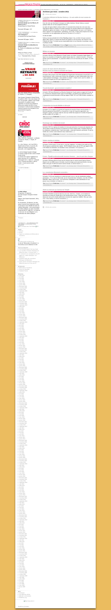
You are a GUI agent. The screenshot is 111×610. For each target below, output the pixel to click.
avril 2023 (21, 328)
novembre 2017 (23, 423)
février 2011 (22, 549)
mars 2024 (21, 312)
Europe (48, 46)
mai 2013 (21, 507)
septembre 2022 (23, 336)
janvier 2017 (22, 438)
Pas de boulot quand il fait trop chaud (28, 249)
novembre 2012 (23, 516)
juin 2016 (21, 449)
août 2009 (21, 577)
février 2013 (22, 512)
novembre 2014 (23, 479)
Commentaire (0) (47, 118)
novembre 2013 (23, 498)
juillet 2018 (22, 410)
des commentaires (25, 596)
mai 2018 (21, 414)
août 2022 (21, 337)
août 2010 (21, 558)
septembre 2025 (23, 291)
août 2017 (21, 428)
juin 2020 (21, 376)
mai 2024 (21, 309)
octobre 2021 (22, 351)
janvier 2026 (22, 284)
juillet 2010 (22, 560)
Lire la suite (21, 111)
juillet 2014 (22, 485)
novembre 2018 (23, 404)
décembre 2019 (23, 386)
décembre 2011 (23, 533)
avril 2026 (21, 280)
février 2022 (22, 345)
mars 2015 (21, 473)
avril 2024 (21, 311)
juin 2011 (21, 543)
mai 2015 (21, 470)
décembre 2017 (23, 421)
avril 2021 (21, 361)
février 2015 (22, 474)
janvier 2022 (22, 347)
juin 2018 (21, 412)
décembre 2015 (23, 459)
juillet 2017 (22, 429)
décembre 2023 (23, 317)
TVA (65, 46)
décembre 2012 (23, 515)
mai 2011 (21, 544)
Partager (20, 217)
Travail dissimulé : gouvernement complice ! (57, 88)
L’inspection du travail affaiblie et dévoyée (56, 105)
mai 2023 (21, 326)
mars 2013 (21, 510)
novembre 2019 (23, 387)
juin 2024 (21, 308)
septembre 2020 (23, 372)
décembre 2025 (23, 286)
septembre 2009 (23, 575)
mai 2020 (21, 378)
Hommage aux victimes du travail (54, 123)
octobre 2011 (22, 537)
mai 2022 (21, 340)
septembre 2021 (23, 353)
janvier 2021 (22, 365)
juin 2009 (21, 580)
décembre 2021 (23, 348)
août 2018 (21, 409)
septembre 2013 (23, 501)
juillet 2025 (22, 294)
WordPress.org (23, 597)
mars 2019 (21, 398)
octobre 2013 (22, 499)
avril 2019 (21, 396)
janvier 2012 (22, 532)
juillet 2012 (22, 523)
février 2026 (22, 283)
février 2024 (22, 314)
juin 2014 (21, 487)
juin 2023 (21, 325)
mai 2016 (21, 451)
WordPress (21, 606)
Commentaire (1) (47, 83)
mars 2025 (21, 298)
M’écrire (25, 9)
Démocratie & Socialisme (25, 267)
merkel (52, 46)
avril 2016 (21, 452)
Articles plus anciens (50, 14)
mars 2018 (21, 417)
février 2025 (22, 300)
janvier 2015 (22, 476)
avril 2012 (21, 527)
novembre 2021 (23, 350)
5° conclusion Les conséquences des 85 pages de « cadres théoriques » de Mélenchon (29, 255)
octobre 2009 (22, 574)
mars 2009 (21, 585)
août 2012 (21, 521)
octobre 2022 (22, 334)
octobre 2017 (22, 425)
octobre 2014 (22, 481)
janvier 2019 (22, 401)
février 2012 (22, 530)
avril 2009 (21, 583)
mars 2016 (21, 454)
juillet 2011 (21, 541)
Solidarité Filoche (23, 271)
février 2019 (22, 400)
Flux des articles (24, 594)
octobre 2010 (22, 555)
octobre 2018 (22, 406)
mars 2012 (21, 529)
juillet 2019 (22, 392)
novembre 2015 (23, 460)
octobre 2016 (22, 443)
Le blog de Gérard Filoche (21, 1)
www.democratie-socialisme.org (26, 241)
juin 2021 (21, 358)
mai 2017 (21, 432)
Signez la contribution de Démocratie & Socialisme (43, 9)
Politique (62, 45)
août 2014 (21, 484)
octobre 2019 (22, 389)
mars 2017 (21, 435)
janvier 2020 (22, 384)
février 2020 (22, 382)
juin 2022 (21, 339)
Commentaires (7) (71, 46)
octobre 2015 (22, 462)
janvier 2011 (22, 551)
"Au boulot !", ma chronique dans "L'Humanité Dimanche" (74, 62)
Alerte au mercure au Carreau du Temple (56, 189)
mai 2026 (21, 278)
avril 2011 (21, 546)
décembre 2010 (23, 552)
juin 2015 (21, 468)
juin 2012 (21, 524)
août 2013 (21, 502)
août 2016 (21, 446)
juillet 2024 (22, 306)
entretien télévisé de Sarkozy (84, 45)
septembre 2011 (23, 538)
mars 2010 (21, 566)
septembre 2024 (23, 305)
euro (44, 46)
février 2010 (22, 568)
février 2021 (22, 364)
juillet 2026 (22, 275)
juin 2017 (21, 431)
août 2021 (21, 354)
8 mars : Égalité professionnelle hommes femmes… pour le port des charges (68, 156)
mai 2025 (21, 297)
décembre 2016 (23, 440)
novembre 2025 (23, 288)
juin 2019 (21, 393)
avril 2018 (21, 415)
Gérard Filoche (49, 45)
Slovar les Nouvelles (24, 269)
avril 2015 (21, 471)
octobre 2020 (22, 370)
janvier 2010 (22, 569)
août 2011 (21, 540)
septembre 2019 (23, 390)
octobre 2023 (22, 320)
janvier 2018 (22, 420)
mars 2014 (21, 491)
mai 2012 (21, 526)
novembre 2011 (23, 535)
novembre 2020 (23, 368)
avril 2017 (21, 434)
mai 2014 (21, 488)
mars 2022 (21, 344)
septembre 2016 (23, 445)
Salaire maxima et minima (51, 140)
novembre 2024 (23, 303)
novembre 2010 (23, 554)
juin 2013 (21, 505)
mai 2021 (21, 359)
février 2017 (22, 437)
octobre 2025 (22, 289)
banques (70, 45)
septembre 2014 (23, 482)
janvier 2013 (22, 513)
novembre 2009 (23, 572)
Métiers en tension (49, 51)
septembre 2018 (23, 407)
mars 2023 (21, 329)
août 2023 (21, 323)
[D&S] (18, 240)
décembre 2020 (23, 367)
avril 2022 (21, 342)
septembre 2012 (23, 519)
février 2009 (22, 586)
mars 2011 (21, 548)
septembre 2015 (23, 463)
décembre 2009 (23, 571)
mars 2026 (21, 281)
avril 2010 (21, 565)
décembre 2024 (23, 302)
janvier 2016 (22, 457)
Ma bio (20, 9)
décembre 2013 (23, 496)
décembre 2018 (23, 403)
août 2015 (21, 465)
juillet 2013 (22, 504)
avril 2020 (21, 379)
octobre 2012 (22, 518)
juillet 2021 (22, 356)
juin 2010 (21, 561)
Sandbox (27, 606)
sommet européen (58, 46)
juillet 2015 (22, 467)
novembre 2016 (23, 442)
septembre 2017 (23, 426)
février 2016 (22, 456)
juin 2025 (21, 295)
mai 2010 (21, 563)
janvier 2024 (22, 316)
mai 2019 (21, 395)
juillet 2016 (22, 448)
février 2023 (22, 331)
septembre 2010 (23, 557)
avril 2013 (21, 509)
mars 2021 (21, 362)
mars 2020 (21, 381)
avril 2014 (21, 490)
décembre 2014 (23, 477)
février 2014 (22, 493)
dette (74, 45)
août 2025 (21, 292)
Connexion (21, 592)
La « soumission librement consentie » (55, 172)
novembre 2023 (23, 319)
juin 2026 (21, 277)
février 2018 (22, 418)
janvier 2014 (22, 495)
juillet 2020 (22, 375)
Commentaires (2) (47, 64)
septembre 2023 (23, 322)
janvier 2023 (22, 333)
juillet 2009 (22, 579)
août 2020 (21, 373)
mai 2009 (21, 582)
